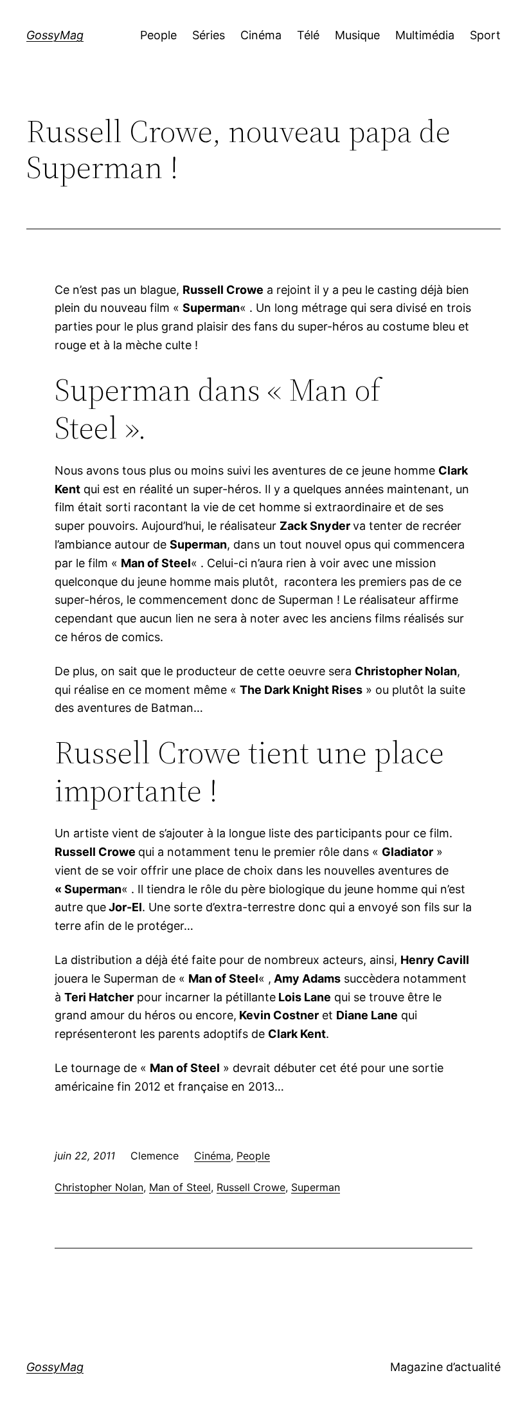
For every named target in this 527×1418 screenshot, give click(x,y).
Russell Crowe (251, 1187)
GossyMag (55, 35)
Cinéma (212, 1155)
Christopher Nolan (99, 1187)
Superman (315, 1187)
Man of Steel (180, 1187)
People (253, 1155)
